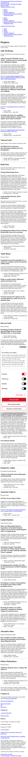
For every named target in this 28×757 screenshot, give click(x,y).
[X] (1, 705)
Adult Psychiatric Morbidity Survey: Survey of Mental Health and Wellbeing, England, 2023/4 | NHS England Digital (13, 77)
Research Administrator (11, 698)
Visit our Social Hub (6, 703)
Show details (19, 395)
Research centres (5, 5)
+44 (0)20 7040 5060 (6, 713)
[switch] (24, 379)
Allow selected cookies (14, 404)
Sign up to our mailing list (7, 701)
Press (17, 736)
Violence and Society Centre (8, 7)
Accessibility (22, 736)
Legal (4, 736)
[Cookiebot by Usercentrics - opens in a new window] (19, 347)
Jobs (2, 736)
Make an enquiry (5, 715)
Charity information (11, 736)
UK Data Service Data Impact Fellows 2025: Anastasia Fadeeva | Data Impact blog (13, 510)
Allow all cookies (14, 399)
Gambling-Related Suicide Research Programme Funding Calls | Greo (12, 130)
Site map (7, 737)
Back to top (3, 707)
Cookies (3, 737)
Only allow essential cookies (14, 408)
